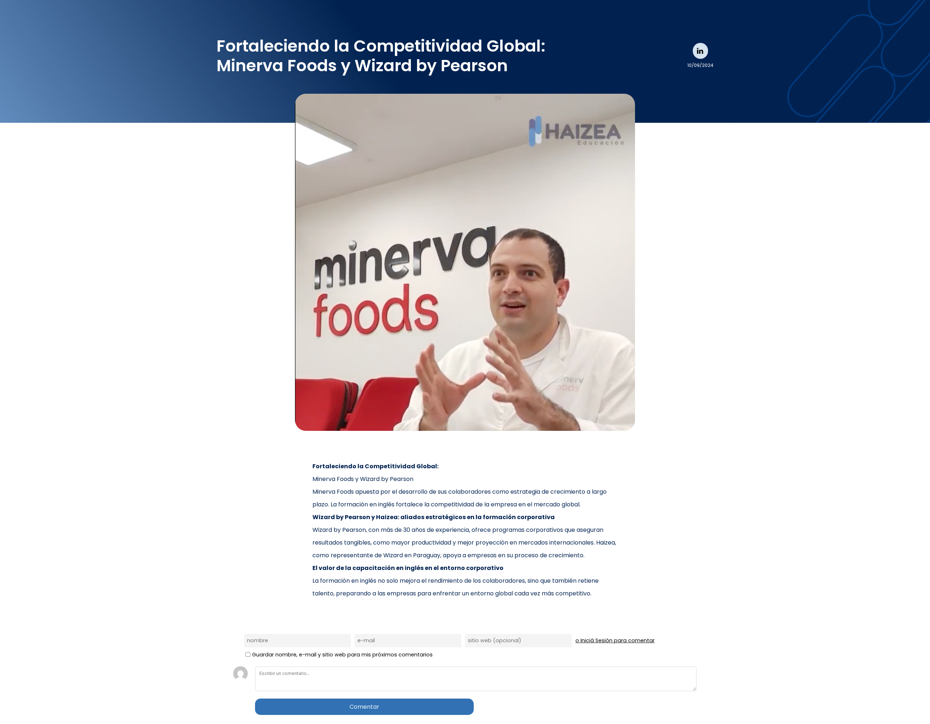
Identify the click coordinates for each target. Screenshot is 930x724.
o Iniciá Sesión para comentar (615, 640)
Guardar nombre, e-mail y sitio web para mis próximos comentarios (342, 654)
